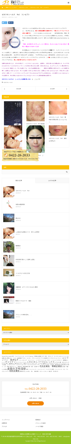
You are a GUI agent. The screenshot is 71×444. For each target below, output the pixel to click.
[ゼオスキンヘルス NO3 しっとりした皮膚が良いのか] (13, 114)
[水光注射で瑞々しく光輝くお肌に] (8, 260)
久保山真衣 (63, 364)
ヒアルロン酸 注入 (59, 362)
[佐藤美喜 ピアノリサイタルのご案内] (8, 288)
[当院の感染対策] (8, 205)
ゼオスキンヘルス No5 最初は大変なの (58, 140)
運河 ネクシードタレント (43, 371)
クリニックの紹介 (41, 423)
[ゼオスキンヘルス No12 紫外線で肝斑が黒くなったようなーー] (58, 108)
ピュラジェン (29, 363)
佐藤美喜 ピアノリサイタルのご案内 (27, 287)
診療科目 (4, 423)
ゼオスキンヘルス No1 (22, 190)
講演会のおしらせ (24, 371)
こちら (36, 79)
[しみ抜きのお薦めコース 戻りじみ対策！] (8, 233)
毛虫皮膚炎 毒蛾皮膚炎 (51, 366)
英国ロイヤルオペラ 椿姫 (23, 301)
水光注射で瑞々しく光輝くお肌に (25, 259)
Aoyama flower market (7, 356)
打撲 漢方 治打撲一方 (33, 366)
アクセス (4, 426)
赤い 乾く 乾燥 (32, 371)
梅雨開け (18, 245)
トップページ (6, 419)
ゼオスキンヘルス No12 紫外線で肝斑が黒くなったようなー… (58, 119)
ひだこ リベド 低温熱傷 (15, 358)
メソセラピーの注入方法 (23, 273)
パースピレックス (46, 362)
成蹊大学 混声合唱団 (23, 366)
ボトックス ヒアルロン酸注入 (39, 363)
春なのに (18, 218)
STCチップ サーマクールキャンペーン (57, 356)
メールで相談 (39, 426)
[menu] (68, 2)
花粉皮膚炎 (14, 371)
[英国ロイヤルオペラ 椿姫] (8, 302)
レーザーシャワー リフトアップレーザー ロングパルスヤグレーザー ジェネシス (26, 364)
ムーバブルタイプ (51, 363)
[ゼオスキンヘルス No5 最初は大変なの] (58, 130)
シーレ (20, 360)
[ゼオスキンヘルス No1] (13, 137)
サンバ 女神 (61, 358)
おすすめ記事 (52, 180)
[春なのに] (8, 219)
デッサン (24, 362)
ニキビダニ (32, 362)
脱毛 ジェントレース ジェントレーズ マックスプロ (39, 369)
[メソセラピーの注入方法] (8, 274)
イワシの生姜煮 (43, 358)
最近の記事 (19, 180)
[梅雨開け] (8, 246)
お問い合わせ (35, 403)
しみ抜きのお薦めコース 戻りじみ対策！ (28, 232)
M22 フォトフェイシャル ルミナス (20, 356)
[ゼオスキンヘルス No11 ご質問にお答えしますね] (35, 139)
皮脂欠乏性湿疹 (16, 368)
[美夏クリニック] (6, 4)
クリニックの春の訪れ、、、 (24, 314)
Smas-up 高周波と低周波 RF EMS (39, 356)
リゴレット (57, 363)
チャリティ (10, 362)
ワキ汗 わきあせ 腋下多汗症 (53, 364)
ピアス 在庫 (22, 363)
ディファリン (19, 362)
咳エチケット (13, 366)
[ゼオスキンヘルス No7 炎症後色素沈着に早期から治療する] (35, 111)
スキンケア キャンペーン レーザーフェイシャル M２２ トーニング (39, 360)
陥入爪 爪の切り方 (53, 371)
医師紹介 (38, 419)
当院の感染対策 (20, 204)
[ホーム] (2, 7)
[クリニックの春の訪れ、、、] (8, 315)
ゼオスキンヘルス (12, 17)
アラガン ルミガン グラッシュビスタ (31, 358)
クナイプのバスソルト (53, 358)
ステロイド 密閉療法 (62, 360)
